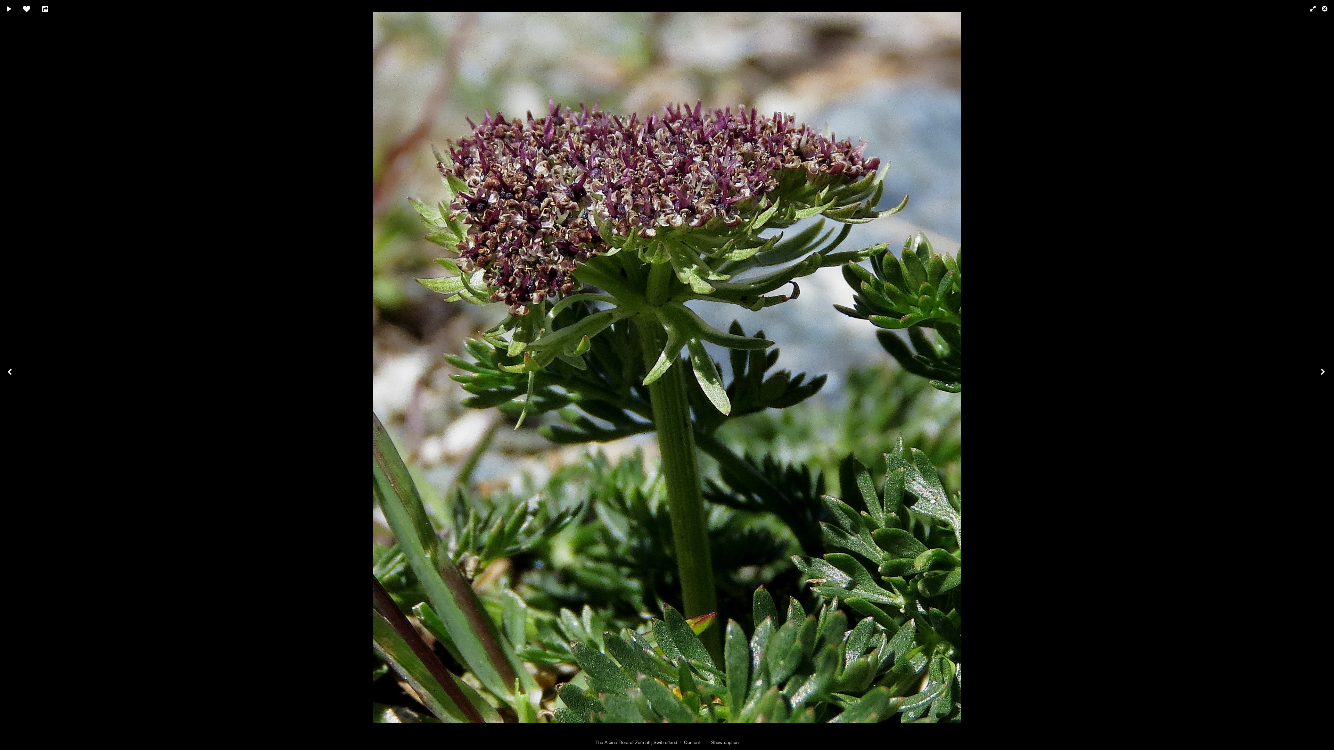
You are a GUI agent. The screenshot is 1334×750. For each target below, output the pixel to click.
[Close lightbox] (1325, 8)
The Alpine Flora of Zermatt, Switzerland (636, 742)
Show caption (725, 742)
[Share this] (50, 8)
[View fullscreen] (1310, 8)
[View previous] (10, 375)
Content (692, 742)
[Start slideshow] (9, 8)
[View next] (1323, 375)
